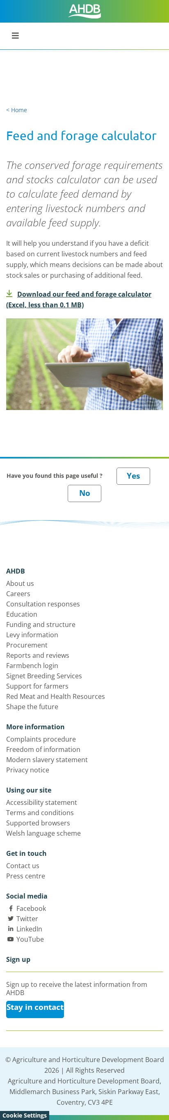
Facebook (31, 908)
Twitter (27, 918)
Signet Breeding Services (44, 675)
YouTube (30, 939)
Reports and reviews (37, 655)
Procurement (27, 645)
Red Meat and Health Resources (55, 696)
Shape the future (32, 706)
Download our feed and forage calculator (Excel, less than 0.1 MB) (78, 299)
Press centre (25, 875)
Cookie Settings (24, 1115)
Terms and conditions (40, 812)
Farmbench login (32, 665)
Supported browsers (38, 822)
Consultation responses (43, 603)
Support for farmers (37, 686)
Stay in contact (35, 1007)
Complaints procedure (41, 739)
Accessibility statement (41, 802)
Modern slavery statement (47, 759)
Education (21, 614)
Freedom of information (43, 749)
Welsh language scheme (43, 833)
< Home (16, 110)
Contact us (22, 865)
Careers (18, 593)
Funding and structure (40, 624)
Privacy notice (27, 769)
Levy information (32, 634)
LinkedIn (29, 928)
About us (20, 583)
